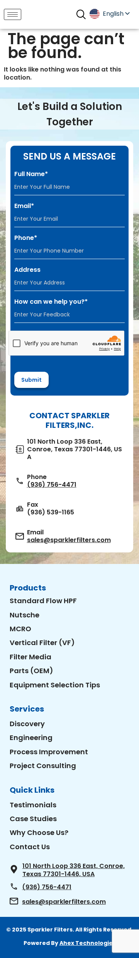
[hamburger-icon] (12, 14)
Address (27, 270)
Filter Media (30, 657)
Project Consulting (43, 765)
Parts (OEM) (31, 670)
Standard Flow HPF (43, 600)
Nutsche (24, 615)
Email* (24, 206)
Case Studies (33, 818)
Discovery (27, 723)
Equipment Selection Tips (55, 685)
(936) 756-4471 (51, 485)
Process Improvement (49, 752)
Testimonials (33, 805)
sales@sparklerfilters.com (69, 540)
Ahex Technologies (87, 943)
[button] (81, 14)
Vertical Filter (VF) (42, 642)
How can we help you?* (51, 302)
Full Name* (31, 174)
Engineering (31, 737)
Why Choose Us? (39, 832)
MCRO (20, 629)
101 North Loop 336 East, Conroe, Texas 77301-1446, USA (73, 870)
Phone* (25, 238)
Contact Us (30, 847)
